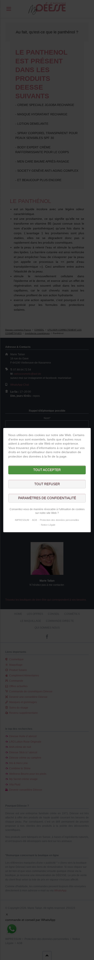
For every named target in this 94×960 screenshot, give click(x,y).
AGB (34, 520)
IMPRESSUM (22, 520)
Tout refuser (47, 484)
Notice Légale (48, 524)
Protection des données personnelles (59, 520)
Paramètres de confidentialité (47, 498)
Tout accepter (47, 470)
